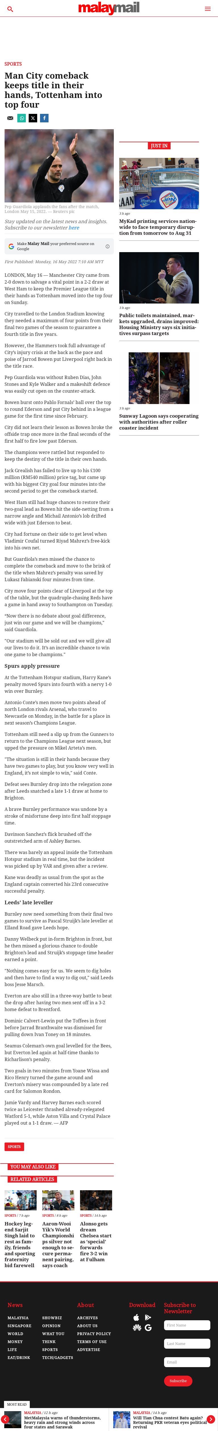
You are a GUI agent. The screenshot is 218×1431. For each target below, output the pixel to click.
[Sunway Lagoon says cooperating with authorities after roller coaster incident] (159, 378)
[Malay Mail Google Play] (148, 1321)
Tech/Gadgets (57, 1357)
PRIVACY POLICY (94, 1334)
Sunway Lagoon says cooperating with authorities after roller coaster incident (159, 422)
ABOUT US (87, 1326)
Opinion (51, 1326)
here (73, 228)
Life (12, 1350)
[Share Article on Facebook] (44, 121)
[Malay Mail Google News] (148, 1331)
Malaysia (32, 1413)
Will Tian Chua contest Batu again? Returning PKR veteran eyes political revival (170, 1422)
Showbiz (52, 1318)
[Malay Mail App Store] (136, 1321)
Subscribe (178, 1381)
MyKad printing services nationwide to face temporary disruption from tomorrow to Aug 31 (157, 227)
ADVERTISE (88, 1350)
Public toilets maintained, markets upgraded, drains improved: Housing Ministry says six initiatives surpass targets (159, 324)
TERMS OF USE (92, 1342)
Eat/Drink (19, 1357)
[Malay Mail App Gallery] (137, 1331)
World (15, 1334)
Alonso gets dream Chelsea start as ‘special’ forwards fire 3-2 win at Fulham (96, 1241)
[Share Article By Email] (10, 121)
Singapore (20, 1326)
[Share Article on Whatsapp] (21, 121)
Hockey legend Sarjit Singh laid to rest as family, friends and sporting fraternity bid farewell (20, 1244)
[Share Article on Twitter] (33, 121)
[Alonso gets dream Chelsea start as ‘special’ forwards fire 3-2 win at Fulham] (96, 1200)
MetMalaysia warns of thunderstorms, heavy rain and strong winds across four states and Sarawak (62, 1422)
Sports (13, 64)
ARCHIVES (87, 1318)
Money (15, 1342)
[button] (107, 246)
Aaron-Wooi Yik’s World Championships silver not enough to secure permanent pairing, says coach (58, 1244)
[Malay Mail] (109, 13)
